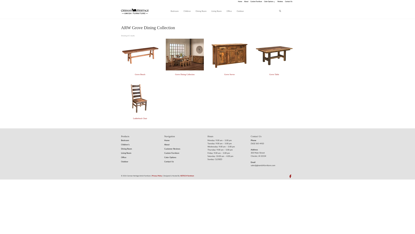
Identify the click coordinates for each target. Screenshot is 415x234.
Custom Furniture (256, 1)
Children (187, 11)
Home (240, 1)
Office (229, 11)
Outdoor (240, 11)
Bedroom (175, 11)
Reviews (280, 1)
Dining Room (201, 11)
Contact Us (288, 1)
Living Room (216, 11)
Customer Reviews (172, 149)
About (246, 1)
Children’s (125, 145)
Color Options (268, 1)
